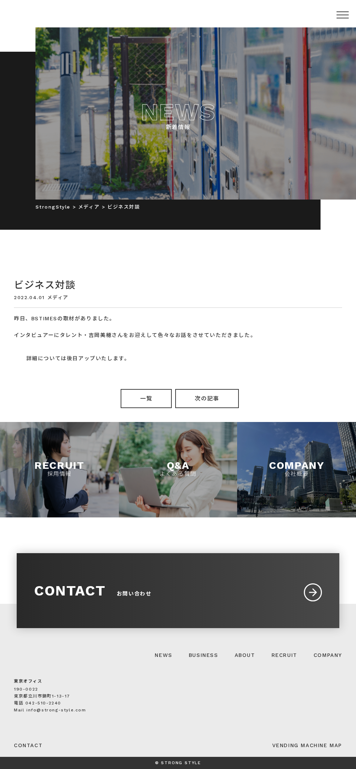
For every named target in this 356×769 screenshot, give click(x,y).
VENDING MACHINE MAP (307, 745)
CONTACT (28, 745)
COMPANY (328, 655)
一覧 (146, 398)
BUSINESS (203, 655)
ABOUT (245, 655)
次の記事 (207, 398)
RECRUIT (284, 655)
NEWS (163, 655)
